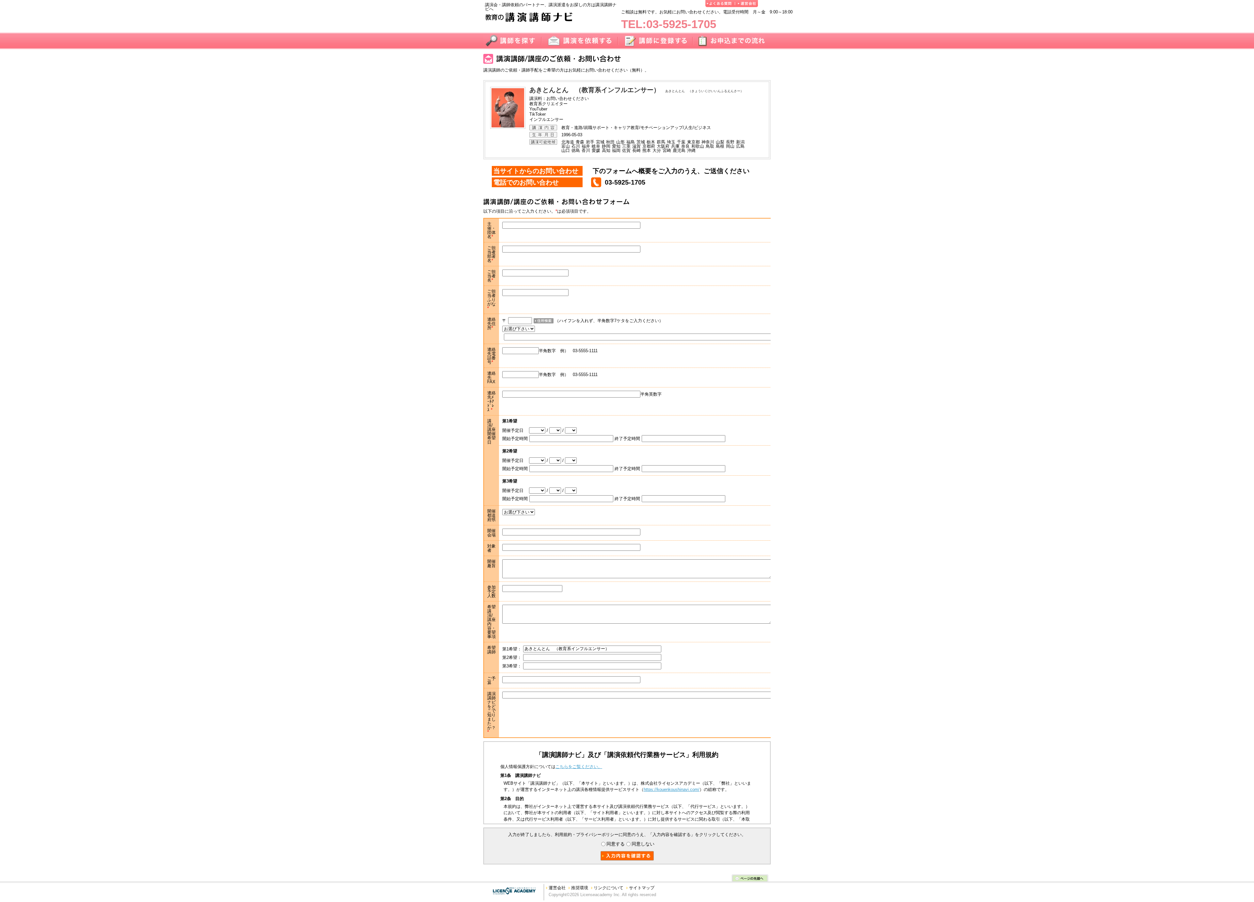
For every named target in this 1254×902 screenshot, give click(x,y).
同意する (615, 844)
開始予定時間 (515, 438)
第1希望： (512, 648)
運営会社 (557, 887)
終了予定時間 (627, 438)
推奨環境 (579, 887)
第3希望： (512, 666)
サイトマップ (641, 887)
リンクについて (608, 887)
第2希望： (512, 657)
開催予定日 (515, 430)
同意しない (643, 844)
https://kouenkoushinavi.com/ (671, 789)
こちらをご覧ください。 (578, 766)
